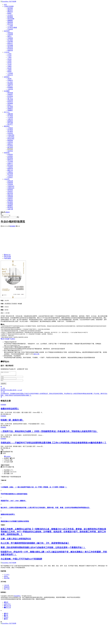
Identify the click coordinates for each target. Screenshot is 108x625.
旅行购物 (10, 107)
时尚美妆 (10, 96)
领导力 (9, 36)
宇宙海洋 (10, 167)
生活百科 (10, 156)
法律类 (9, 70)
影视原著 (10, 182)
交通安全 (10, 172)
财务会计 (10, 43)
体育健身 (10, 103)
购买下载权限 (5, 465)
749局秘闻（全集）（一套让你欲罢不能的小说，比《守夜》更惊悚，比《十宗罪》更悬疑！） (34, 487)
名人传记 (10, 82)
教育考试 (6, 126)
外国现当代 (10, 188)
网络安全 (10, 11)
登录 (8, 212)
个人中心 (6, 574)
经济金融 (10, 45)
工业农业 (10, 175)
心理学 (9, 54)
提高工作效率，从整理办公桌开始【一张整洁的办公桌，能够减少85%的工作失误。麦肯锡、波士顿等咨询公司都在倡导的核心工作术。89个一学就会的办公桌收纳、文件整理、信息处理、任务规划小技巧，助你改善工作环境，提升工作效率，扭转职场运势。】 (53, 531)
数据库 (9, 13)
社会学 (9, 55)
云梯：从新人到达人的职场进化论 (16, 539)
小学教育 (10, 128)
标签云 (6, 576)
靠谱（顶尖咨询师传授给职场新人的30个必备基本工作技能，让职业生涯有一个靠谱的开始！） (43, 547)
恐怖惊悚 (10, 196)
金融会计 (10, 144)
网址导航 (6, 578)
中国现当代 (10, 186)
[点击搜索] (18, 217)
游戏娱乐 (10, 108)
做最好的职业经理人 (10, 409)
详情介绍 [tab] (7, 254)
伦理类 (9, 61)
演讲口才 (10, 85)
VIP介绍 (6, 585)
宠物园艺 (10, 110)
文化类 (9, 64)
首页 (5, 4)
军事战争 (10, 200)
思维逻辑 (10, 84)
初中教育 (10, 129)
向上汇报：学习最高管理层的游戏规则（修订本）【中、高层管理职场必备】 (35, 543)
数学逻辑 (10, 158)
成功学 (9, 78)
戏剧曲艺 (10, 205)
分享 (3, 339)
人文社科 (6, 52)
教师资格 (10, 140)
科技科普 (6, 152)
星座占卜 (10, 105)
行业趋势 (10, 29)
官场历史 (10, 198)
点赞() (13, 339)
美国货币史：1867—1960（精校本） (14, 501)
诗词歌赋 (10, 204)
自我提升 (10, 80)
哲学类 (9, 62)
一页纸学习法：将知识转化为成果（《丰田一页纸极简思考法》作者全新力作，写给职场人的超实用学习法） (49, 431)
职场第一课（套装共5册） (12, 420)
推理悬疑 (10, 189)
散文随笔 (10, 202)
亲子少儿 (6, 112)
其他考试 (10, 151)
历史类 (9, 59)
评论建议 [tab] (8, 258)
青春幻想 (10, 195)
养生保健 (10, 100)
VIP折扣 (8, 456)
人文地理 (10, 73)
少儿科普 (10, 117)
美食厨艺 (10, 94)
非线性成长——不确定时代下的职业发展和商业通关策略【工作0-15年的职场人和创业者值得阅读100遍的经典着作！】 (54, 443)
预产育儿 (10, 98)
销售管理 (10, 50)
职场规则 (10, 87)
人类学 (9, 57)
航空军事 (10, 174)
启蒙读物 (10, 114)
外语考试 (10, 133)
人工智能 (10, 25)
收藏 (7, 339)
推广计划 (6, 588)
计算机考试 (10, 135)
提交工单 (36, 354)
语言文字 (10, 75)
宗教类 (9, 66)
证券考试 (10, 142)
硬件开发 (10, 24)
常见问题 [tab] (8, 256)
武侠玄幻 (10, 191)
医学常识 (10, 101)
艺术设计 (10, 177)
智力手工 (10, 124)
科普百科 (10, 154)
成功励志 (6, 77)
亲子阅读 (10, 115)
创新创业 (10, 33)
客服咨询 (6, 587)
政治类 (9, 68)
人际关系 (10, 89)
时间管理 (10, 48)
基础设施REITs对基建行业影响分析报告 (15, 521)
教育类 (9, 71)
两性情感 (10, 92)
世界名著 (10, 181)
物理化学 (10, 159)
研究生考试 (10, 138)
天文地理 (10, 161)
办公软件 (10, 15)
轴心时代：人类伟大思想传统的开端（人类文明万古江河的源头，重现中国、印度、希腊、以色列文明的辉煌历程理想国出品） (45, 507)
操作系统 (10, 8)
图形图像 (10, 17)
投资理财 (10, 41)
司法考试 (10, 145)
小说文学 (6, 179)
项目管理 (10, 47)
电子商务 (10, 40)
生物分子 (10, 163)
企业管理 (10, 34)
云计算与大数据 (12, 27)
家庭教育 (10, 121)
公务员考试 (10, 137)
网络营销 (10, 22)
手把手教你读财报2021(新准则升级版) (14, 494)
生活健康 (6, 91)
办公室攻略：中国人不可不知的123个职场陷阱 (21, 559)
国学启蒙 (10, 122)
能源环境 (10, 168)
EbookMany (17, 595)
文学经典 (10, 184)
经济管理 (6, 31)
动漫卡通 (10, 209)
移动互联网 (10, 18)
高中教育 (10, 131)
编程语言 (10, 10)
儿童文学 (10, 119)
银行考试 (10, 147)
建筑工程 (10, 170)
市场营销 (10, 38)
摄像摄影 (10, 20)
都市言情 (10, 193)
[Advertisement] (54, 241)
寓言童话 (10, 207)
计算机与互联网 (9, 6)
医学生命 (10, 165)
